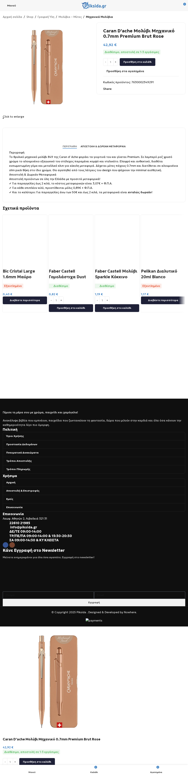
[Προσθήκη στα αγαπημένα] (17, 264)
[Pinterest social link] (127, 88)
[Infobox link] (94, 523)
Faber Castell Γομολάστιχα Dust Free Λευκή (67, 277)
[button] (71, 308)
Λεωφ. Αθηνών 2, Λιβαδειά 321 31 (25, 518)
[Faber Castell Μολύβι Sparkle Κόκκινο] (117, 237)
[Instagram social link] (12, 545)
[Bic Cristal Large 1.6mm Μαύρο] (25, 237)
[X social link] (118, 88)
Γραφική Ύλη (46, 17)
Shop (29, 17)
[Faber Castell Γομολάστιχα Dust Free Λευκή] (71, 237)
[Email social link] (123, 88)
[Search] (174, 5)
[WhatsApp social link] (132, 88)
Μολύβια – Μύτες (70, 17)
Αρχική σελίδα (12, 17)
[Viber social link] (136, 88)
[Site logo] (94, 5)
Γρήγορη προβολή (7, 264)
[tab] (70, 146)
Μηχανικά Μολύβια (99, 17)
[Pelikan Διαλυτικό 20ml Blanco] (163, 237)
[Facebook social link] (114, 88)
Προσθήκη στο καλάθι (137, 61)
